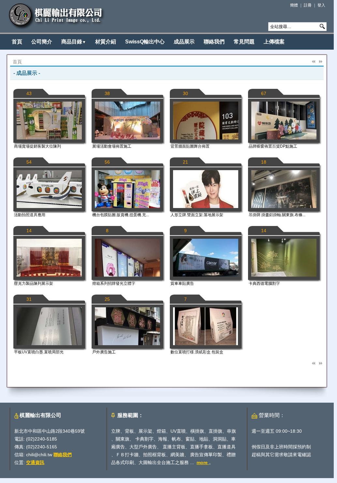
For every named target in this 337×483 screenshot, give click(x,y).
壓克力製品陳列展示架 (33, 283)
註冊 (308, 5)
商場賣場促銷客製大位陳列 (37, 146)
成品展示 (184, 41)
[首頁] (56, 16)
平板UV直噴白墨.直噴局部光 (39, 352)
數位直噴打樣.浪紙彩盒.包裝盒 (196, 352)
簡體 (294, 5)
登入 (321, 5)
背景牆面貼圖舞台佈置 (190, 146)
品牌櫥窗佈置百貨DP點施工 (273, 146)
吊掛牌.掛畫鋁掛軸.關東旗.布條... (277, 215)
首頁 (17, 41)
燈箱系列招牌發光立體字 (113, 283)
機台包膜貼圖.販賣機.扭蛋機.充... (120, 215)
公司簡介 (41, 41)
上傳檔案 (274, 41)
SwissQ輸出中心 (145, 41)
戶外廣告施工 (104, 352)
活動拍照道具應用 (29, 215)
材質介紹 (105, 41)
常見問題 (244, 41)
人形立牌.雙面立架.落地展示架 (196, 215)
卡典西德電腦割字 (264, 283)
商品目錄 (73, 41)
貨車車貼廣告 (182, 283)
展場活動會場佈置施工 (111, 146)
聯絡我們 (214, 41)
